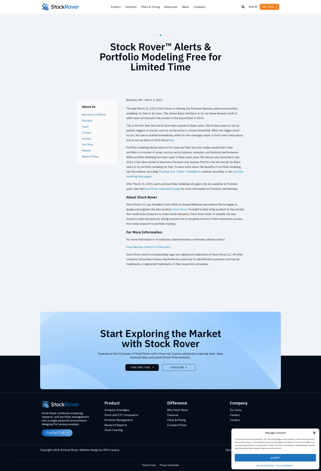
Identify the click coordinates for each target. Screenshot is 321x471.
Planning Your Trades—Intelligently (180, 171)
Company (199, 7)
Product (116, 7)
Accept (275, 457)
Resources (170, 7)
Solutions (131, 7)
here (171, 140)
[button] (314, 432)
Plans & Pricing (150, 7)
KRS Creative (111, 450)
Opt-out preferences (265, 465)
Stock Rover (180, 209)
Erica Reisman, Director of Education (148, 247)
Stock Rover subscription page (161, 188)
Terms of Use (149, 465)
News (185, 7)
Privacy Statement (284, 465)
